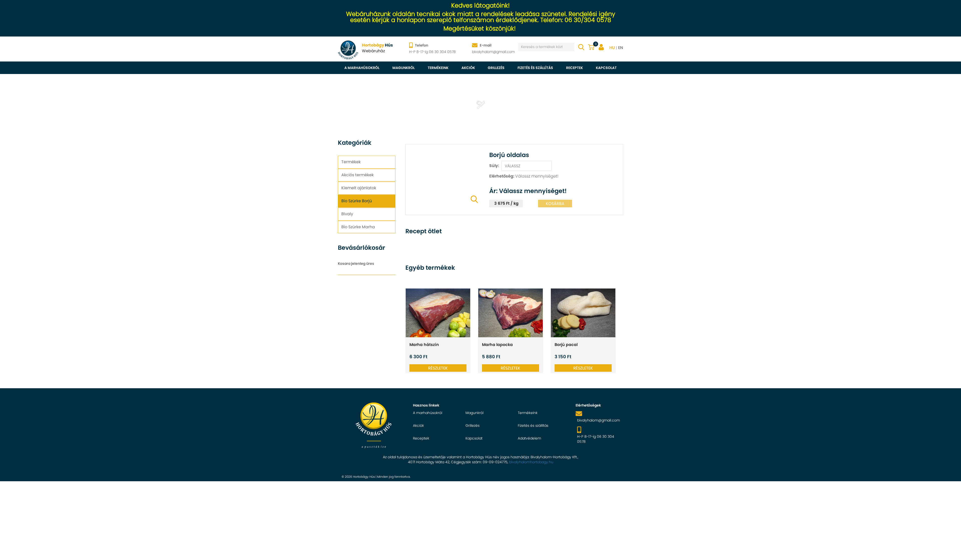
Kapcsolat (606, 67)
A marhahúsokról (361, 67)
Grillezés (496, 67)
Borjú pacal (566, 345)
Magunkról (403, 67)
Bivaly (347, 214)
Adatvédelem (529, 438)
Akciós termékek (357, 175)
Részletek (438, 368)
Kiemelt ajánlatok (358, 188)
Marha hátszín (424, 345)
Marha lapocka (497, 345)
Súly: (494, 165)
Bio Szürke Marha (358, 227)
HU (612, 47)
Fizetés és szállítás (535, 67)
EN (620, 47)
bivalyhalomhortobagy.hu (531, 462)
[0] (591, 46)
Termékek (351, 162)
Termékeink (438, 67)
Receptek (574, 67)
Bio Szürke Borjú (356, 201)
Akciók (468, 67)
